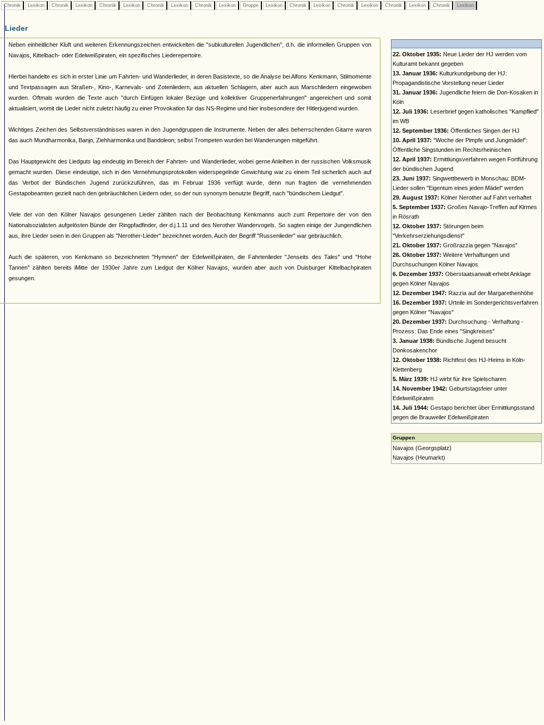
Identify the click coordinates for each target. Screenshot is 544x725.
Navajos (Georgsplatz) (422, 448)
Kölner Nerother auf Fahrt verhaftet (462, 197)
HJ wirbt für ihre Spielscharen (449, 379)
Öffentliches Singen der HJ (456, 130)
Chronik (12, 5)
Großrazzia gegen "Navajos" (455, 245)
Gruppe (250, 5)
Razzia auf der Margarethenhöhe (463, 293)
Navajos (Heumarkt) (419, 457)
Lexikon (36, 5)
